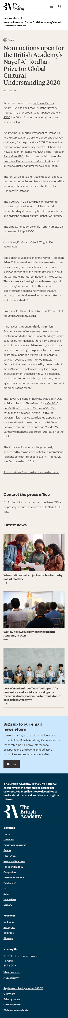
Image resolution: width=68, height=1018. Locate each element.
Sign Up (11, 764)
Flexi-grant (9, 855)
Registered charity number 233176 (23, 988)
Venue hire (9, 899)
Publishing (9, 883)
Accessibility (11, 977)
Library (7, 904)
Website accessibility (15, 1010)
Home (6, 834)
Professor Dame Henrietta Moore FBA (26, 161)
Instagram (9, 927)
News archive (11, 18)
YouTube (8, 932)
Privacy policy (11, 999)
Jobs (6, 894)
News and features (14, 861)
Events (7, 850)
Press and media (13, 866)
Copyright (9, 993)
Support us (9, 872)
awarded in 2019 (53, 398)
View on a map (11, 972)
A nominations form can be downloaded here (31, 472)
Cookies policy (12, 1004)
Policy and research (14, 844)
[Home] (13, 6)
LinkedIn (8, 922)
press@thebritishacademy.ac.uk (27, 507)
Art (5, 888)
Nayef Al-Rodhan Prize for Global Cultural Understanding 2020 (32, 112)
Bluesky (8, 938)
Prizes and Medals (13, 877)
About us (8, 839)
